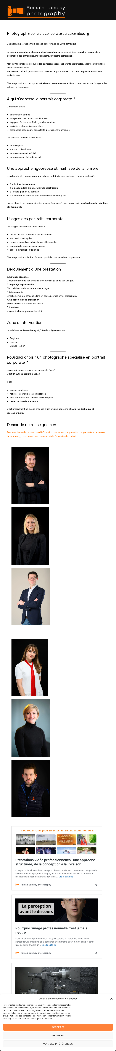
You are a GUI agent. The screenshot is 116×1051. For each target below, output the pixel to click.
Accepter (58, 1027)
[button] (111, 998)
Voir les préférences (58, 1043)
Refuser (58, 1035)
